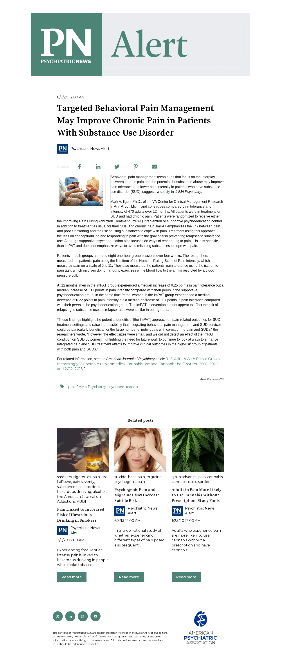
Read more (72, 577)
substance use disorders (78, 487)
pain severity (83, 482)
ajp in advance (184, 477)
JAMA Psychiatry (91, 387)
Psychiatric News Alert (90, 149)
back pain (136, 477)
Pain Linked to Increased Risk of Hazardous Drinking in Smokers (80, 515)
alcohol (99, 492)
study (165, 192)
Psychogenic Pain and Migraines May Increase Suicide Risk (137, 495)
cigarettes (82, 477)
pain (72, 387)
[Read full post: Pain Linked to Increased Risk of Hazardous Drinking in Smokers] (83, 450)
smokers (64, 477)
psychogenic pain (129, 482)
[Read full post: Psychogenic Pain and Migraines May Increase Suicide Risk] (140, 450)
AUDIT (82, 501)
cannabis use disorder (191, 482)
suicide (120, 477)
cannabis (215, 477)
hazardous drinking (74, 492)
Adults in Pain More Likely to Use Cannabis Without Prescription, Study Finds (196, 495)
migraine (154, 477)
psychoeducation (122, 387)
